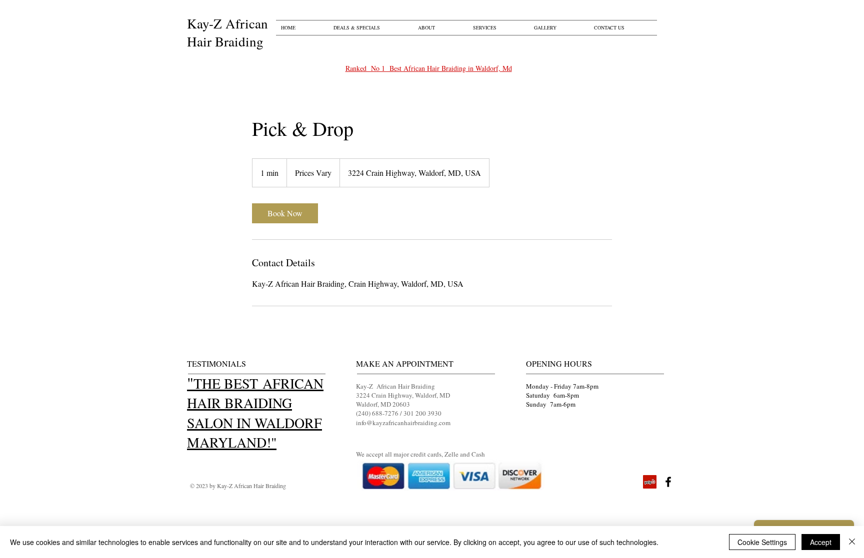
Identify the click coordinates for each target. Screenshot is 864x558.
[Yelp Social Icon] (649, 482)
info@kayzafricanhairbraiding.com (403, 422)
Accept (821, 542)
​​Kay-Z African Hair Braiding (227, 32)
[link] (285, 213)
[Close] (852, 542)
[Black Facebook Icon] (668, 482)
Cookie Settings (762, 542)
